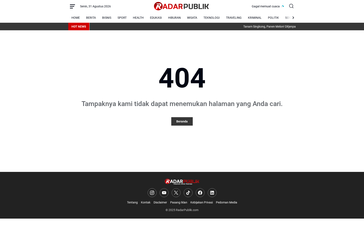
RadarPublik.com (187, 210)
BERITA (91, 17)
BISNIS (106, 17)
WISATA (192, 17)
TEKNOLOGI (211, 17)
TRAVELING (234, 17)
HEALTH (138, 17)
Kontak (145, 202)
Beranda (182, 121)
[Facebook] (200, 192)
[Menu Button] (72, 6)
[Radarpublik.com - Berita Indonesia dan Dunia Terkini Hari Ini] (181, 6)
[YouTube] (164, 192)
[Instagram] (152, 192)
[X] (176, 192)
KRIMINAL (255, 17)
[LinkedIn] (212, 192)
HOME (75, 17)
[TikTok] (188, 192)
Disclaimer (160, 202)
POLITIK (273, 17)
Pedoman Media (226, 202)
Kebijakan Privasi (201, 202)
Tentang (132, 202)
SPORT (122, 17)
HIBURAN (174, 17)
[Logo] (182, 181)
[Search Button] (291, 6)
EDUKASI (156, 17)
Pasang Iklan (178, 202)
